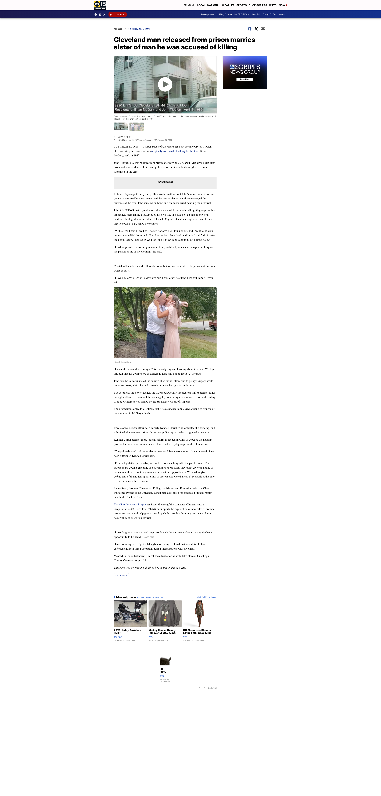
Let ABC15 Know (241, 14)
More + (282, 14)
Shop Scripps (258, 5)
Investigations (207, 14)
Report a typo (121, 575)
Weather (228, 5)
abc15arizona (101, 14)
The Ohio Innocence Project (130, 504)
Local (201, 5)
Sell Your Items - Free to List (150, 598)
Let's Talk (256, 14)
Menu (188, 5)
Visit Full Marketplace (207, 597)
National (213, 5)
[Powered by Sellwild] (212, 688)
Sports (241, 5)
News (118, 29)
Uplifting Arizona (224, 14)
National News (139, 29)
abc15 (96, 14)
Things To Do (269, 14)
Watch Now (277, 5)
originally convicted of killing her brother (174, 151)
